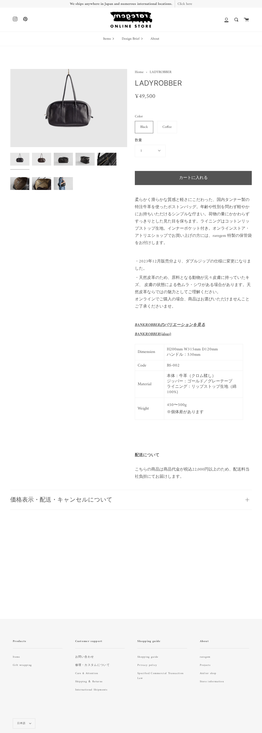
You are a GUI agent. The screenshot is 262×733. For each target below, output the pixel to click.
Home (139, 72)
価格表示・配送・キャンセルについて (61, 499)
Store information (212, 681)
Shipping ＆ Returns (89, 681)
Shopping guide (147, 657)
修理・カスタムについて (92, 665)
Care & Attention (86, 673)
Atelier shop (208, 673)
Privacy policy (147, 665)
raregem (205, 657)
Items (16, 657)
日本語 (22, 723)
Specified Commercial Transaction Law (160, 676)
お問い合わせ (84, 657)
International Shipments (91, 689)
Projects (205, 665)
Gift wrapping (22, 665)
